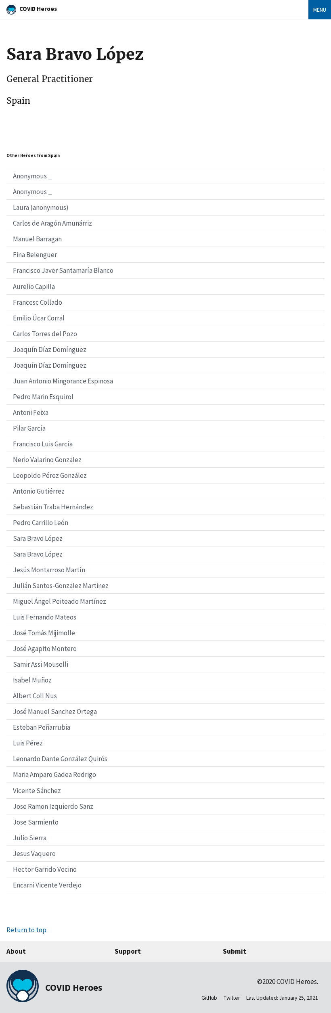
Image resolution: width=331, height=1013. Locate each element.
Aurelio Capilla (34, 286)
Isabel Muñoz (32, 680)
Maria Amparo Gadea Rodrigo (54, 774)
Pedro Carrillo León (40, 522)
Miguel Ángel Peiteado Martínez (59, 601)
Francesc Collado (37, 302)
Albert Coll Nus (35, 695)
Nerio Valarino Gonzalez (47, 459)
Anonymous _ (32, 176)
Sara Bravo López (38, 538)
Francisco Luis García (43, 444)
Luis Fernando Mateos (44, 617)
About (16, 951)
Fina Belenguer (35, 254)
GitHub (209, 997)
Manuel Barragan (37, 238)
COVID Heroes (38, 9)
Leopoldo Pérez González (50, 475)
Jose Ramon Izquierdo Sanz (53, 806)
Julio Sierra (29, 837)
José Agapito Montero (45, 648)
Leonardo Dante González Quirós (60, 758)
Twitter (232, 997)
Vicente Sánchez (37, 790)
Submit (234, 951)
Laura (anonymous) (41, 207)
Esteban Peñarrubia (41, 727)
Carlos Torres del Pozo (45, 333)
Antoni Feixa (30, 412)
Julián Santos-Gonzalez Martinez (61, 585)
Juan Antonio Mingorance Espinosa (63, 381)
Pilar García (29, 428)
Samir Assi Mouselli (40, 664)
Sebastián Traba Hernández (53, 506)
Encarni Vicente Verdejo (47, 885)
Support (128, 951)
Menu (319, 9)
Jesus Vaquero (34, 853)
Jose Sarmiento (36, 822)
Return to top (26, 929)
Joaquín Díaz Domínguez (49, 349)
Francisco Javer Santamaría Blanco (63, 270)
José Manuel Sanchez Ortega (55, 711)
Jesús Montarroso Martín (49, 569)
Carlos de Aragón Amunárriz (52, 223)
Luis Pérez (28, 743)
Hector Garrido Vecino (45, 869)
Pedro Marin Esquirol (43, 396)
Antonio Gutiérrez (39, 491)
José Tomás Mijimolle (44, 632)
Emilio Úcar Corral (39, 318)
